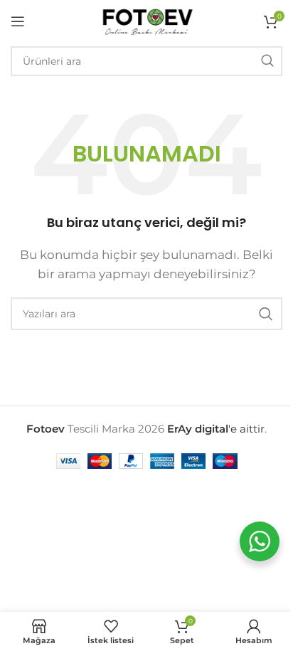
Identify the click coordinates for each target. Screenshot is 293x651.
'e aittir (216, 428)
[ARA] (267, 61)
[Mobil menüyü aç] (18, 21)
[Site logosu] (146, 20)
